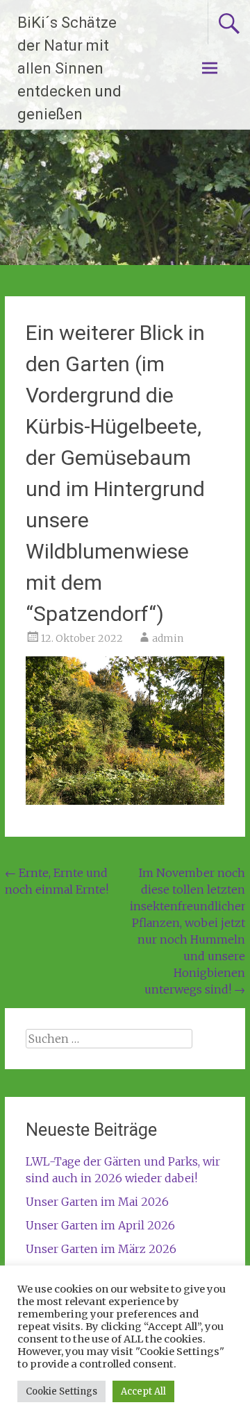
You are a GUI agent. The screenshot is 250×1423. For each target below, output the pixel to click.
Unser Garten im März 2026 (101, 1249)
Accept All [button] (143, 1391)
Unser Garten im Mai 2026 (97, 1202)
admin (167, 638)
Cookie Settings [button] (61, 1391)
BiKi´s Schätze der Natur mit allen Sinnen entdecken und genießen (69, 68)
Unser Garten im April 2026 (100, 1225)
